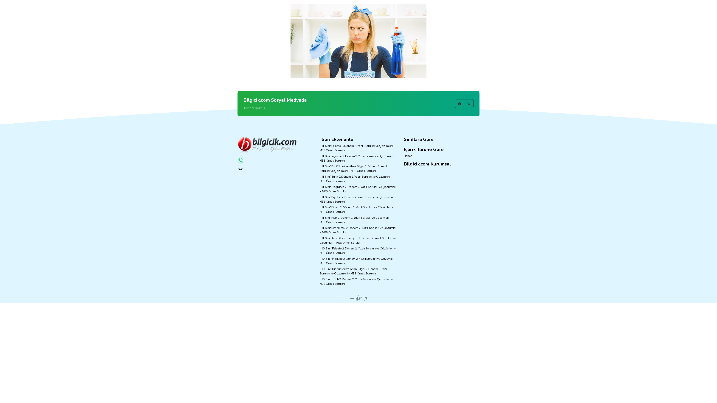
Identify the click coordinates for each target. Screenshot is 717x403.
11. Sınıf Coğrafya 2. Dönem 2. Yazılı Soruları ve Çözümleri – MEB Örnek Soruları (358, 189)
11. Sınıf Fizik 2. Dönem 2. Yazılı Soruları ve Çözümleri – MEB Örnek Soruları (355, 220)
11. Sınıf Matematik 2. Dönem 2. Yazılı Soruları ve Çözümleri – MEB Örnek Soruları (358, 230)
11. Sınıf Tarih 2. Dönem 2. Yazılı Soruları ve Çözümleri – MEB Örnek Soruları (356, 179)
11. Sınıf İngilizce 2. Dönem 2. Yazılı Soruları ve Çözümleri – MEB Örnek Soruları (358, 158)
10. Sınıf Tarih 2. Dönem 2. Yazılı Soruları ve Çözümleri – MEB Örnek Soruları (356, 281)
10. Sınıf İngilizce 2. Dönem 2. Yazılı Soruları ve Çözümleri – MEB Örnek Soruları (358, 261)
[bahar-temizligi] (358, 41)
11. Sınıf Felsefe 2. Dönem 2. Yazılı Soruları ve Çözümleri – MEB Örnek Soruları (357, 148)
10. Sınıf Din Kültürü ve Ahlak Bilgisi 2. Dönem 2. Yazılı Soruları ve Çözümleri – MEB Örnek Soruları (354, 271)
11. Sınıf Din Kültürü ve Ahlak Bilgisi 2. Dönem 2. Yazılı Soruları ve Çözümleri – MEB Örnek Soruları (353, 169)
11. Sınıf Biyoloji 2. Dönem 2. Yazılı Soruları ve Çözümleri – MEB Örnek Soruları (357, 199)
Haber (408, 156)
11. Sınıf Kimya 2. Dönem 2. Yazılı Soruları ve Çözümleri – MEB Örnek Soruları (357, 210)
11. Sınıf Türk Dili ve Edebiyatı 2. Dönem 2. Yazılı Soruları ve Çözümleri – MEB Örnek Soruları (358, 240)
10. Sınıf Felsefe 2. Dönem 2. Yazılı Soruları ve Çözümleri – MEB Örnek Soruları (358, 251)
